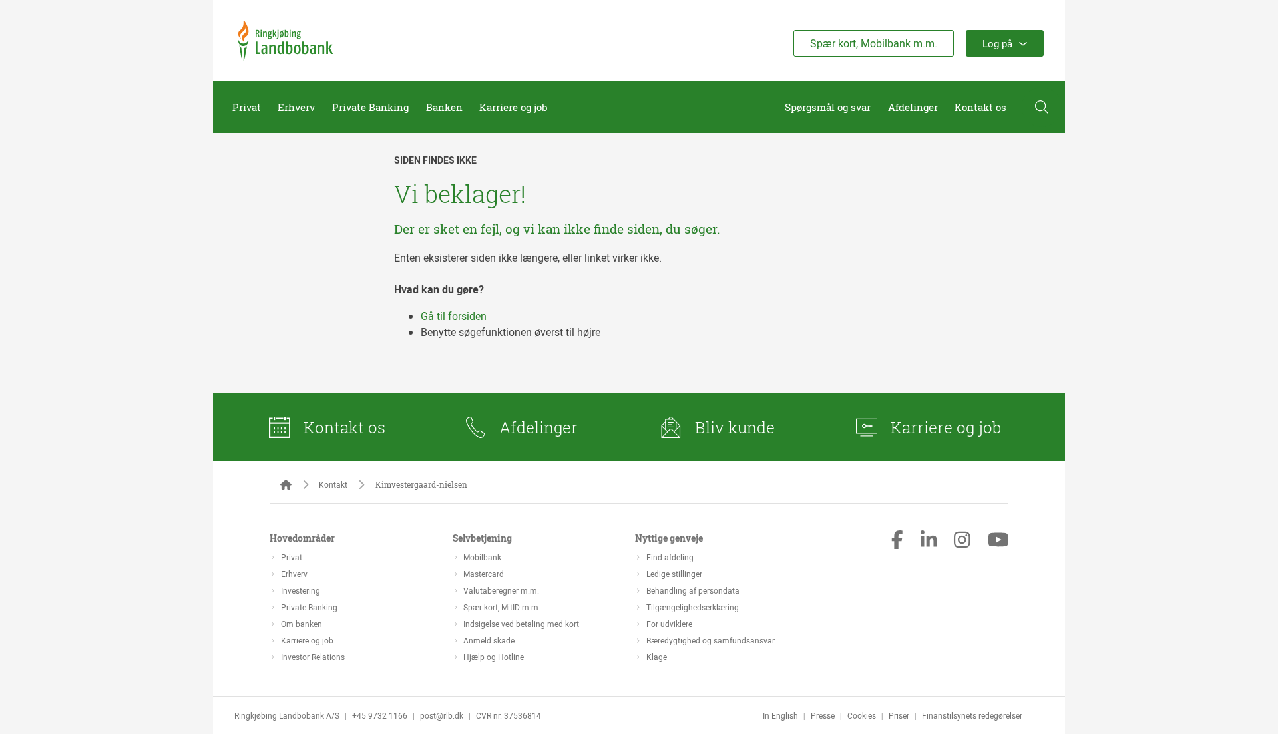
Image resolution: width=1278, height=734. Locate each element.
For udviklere (669, 623)
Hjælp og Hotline (493, 656)
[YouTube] (998, 541)
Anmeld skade (489, 640)
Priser (899, 715)
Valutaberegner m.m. (501, 590)
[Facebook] (897, 541)
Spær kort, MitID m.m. (501, 607)
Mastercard (483, 573)
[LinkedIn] (929, 541)
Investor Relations (313, 656)
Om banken (301, 623)
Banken (444, 107)
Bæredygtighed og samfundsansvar (710, 640)
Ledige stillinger (674, 573)
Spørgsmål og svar (828, 107)
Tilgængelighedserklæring (692, 607)
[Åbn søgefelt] (1042, 107)
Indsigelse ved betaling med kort (521, 623)
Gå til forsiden (454, 316)
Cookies (861, 715)
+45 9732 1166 (379, 715)
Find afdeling (670, 557)
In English (780, 715)
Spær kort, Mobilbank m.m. (873, 43)
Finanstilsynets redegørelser (972, 715)
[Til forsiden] (285, 56)
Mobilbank (482, 557)
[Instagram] (962, 541)
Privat (246, 107)
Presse (823, 715)
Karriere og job (513, 107)
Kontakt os (980, 107)
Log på (997, 43)
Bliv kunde (735, 427)
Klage (656, 656)
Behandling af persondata (693, 590)
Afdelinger (913, 107)
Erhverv (296, 107)
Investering (300, 590)
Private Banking (370, 107)
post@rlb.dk (441, 715)
